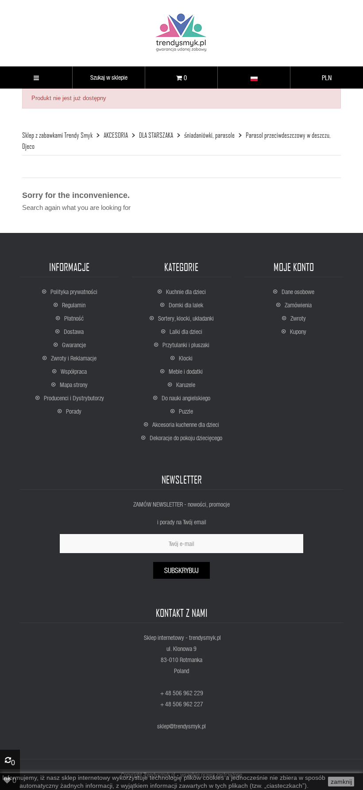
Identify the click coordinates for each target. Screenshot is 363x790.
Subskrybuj (181, 570)
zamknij (341, 781)
